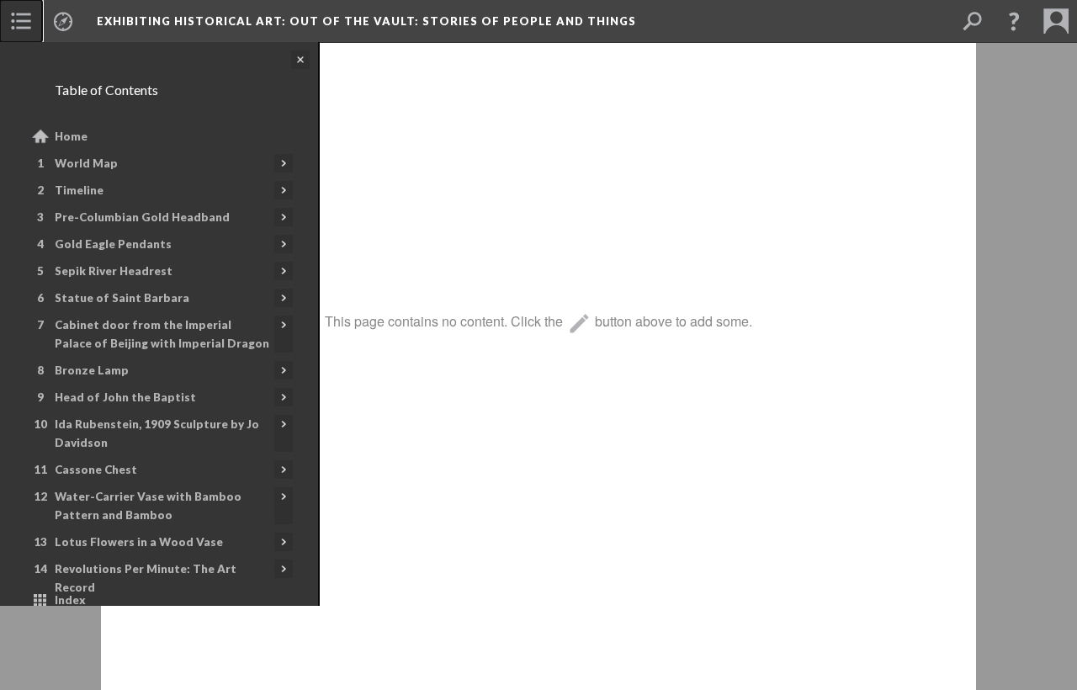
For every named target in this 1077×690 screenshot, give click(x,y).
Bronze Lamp (92, 370)
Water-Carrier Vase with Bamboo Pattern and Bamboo (148, 506)
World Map (86, 163)
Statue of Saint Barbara (122, 298)
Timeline (79, 190)
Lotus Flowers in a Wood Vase (139, 542)
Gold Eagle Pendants (113, 244)
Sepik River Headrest (113, 271)
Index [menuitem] (70, 600)
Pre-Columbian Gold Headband (142, 217)
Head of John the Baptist (125, 397)
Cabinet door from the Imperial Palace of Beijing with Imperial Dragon (162, 334)
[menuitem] (21, 21)
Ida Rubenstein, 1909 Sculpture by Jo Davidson (157, 433)
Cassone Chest (96, 469)
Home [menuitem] (71, 136)
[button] (1014, 21)
